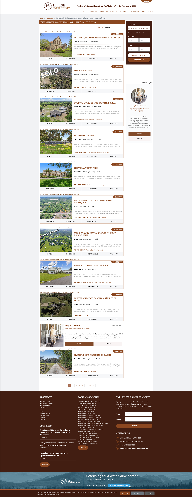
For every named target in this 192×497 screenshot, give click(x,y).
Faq (41, 409)
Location (131, 24)
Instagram (144, 448)
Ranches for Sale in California (88, 419)
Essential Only (137, 493)
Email (118, 419)
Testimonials (135, 11)
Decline (149, 493)
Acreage (131, 36)
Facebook (132, 448)
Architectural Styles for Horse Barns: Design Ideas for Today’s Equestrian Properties (55, 432)
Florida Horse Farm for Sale (87, 403)
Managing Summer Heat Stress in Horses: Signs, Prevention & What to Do (57, 444)
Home (85, 11)
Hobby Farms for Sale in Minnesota (89, 421)
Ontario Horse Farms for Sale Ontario (90, 429)
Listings (79, 344)
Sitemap (42, 419)
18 (90, 386)
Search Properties (139, 55)
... (86, 386)
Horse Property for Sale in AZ (87, 431)
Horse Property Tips (46, 403)
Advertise (93, 11)
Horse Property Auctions (86, 411)
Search (101, 11)
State (118, 414)
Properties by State (113, 11)
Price (130, 45)
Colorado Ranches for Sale (87, 409)
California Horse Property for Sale (89, 401)
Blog (41, 411)
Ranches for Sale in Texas (86, 407)
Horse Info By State (46, 405)
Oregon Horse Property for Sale (88, 437)
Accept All (125, 493)
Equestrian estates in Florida (87, 441)
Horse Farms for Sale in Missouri (89, 415)
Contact (108, 344)
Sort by (101, 27)
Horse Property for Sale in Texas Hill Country (93, 423)
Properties (49, 18)
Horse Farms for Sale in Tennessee (89, 417)
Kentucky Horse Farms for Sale (88, 443)
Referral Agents (45, 413)
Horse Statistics (45, 401)
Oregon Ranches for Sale (86, 427)
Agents (125, 11)
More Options (139, 60)
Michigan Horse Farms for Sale (88, 435)
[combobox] (138, 414)
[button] (81, 22)
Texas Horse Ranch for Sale (87, 405)
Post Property (147, 11)
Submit (134, 426)
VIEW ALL (44, 464)
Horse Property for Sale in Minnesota (90, 425)
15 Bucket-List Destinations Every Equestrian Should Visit (54, 454)
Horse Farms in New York (86, 413)
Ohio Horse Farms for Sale (86, 439)
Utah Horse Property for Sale (87, 433)
